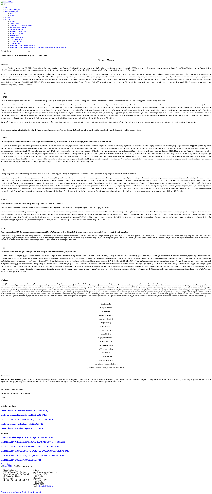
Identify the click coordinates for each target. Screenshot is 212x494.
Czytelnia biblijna (16, 41)
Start (7, 7)
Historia (12, 13)
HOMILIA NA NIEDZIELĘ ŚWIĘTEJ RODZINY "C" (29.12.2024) (32, 455)
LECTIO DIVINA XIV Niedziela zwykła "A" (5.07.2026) (27, 419)
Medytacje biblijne (16, 29)
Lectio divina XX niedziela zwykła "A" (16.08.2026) (24, 410)
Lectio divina (14, 23)
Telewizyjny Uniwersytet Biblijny (21, 25)
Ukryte (7, 19)
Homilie (12, 21)
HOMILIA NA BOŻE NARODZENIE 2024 (21, 460)
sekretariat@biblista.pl (45, 486)
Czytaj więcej (5, 464)
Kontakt (8, 17)
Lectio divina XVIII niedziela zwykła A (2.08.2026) (24, 415)
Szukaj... (4, 51)
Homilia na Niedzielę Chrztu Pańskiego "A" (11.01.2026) (27, 437)
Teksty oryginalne (16, 39)
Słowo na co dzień (16, 33)
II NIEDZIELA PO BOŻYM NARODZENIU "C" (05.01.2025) (30, 446)
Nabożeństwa (14, 35)
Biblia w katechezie (16, 37)
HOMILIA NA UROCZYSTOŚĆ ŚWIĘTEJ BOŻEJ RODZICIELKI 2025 (35, 451)
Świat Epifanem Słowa (18, 27)
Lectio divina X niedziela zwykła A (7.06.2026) (22, 428)
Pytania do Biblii (15, 43)
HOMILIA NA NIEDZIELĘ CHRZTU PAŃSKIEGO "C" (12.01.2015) (33, 442)
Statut (12, 15)
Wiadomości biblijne (12, 9)
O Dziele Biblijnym (12, 11)
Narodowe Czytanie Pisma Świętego (22, 45)
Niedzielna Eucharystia (18, 31)
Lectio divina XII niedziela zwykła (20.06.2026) (22, 424)
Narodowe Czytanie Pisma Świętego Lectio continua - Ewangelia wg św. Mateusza (39, 47)
